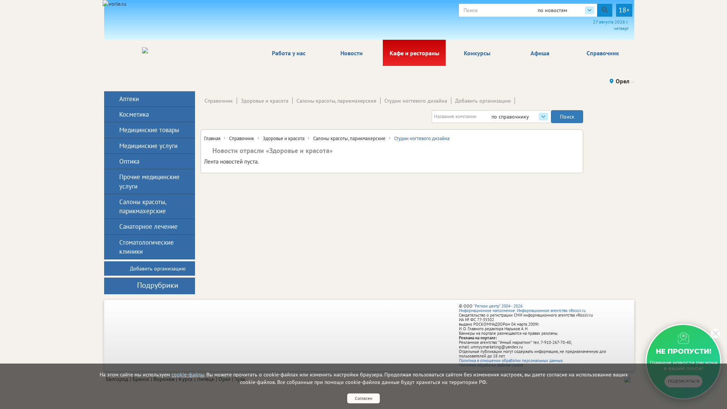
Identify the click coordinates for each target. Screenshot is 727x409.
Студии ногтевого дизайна (415, 100)
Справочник (603, 53)
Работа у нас (289, 53)
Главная (212, 138)
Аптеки (129, 99)
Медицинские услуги (148, 146)
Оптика (129, 161)
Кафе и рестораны (414, 53)
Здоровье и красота (265, 100)
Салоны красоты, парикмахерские (336, 100)
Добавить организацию (483, 100)
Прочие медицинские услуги (149, 181)
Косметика (134, 114)
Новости (351, 53)
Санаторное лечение (148, 226)
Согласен (363, 398)
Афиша (539, 53)
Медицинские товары (149, 130)
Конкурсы (477, 53)
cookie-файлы (188, 374)
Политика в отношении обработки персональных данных (511, 360)
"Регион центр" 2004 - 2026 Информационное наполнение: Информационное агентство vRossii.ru (522, 308)
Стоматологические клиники (146, 247)
